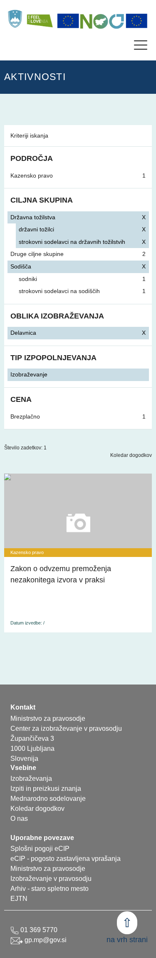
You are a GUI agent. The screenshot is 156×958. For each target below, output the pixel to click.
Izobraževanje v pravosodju (51, 878)
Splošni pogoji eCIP (39, 848)
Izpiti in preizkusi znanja (45, 788)
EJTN (18, 898)
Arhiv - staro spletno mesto (49, 888)
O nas (19, 818)
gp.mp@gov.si (45, 939)
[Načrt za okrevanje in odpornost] (102, 21)
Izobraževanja (31, 778)
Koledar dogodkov (131, 455)
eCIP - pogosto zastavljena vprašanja (65, 858)
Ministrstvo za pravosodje (47, 868)
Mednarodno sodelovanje (48, 798)
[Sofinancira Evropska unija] (68, 21)
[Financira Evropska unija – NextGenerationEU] (137, 21)
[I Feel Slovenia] (39, 18)
